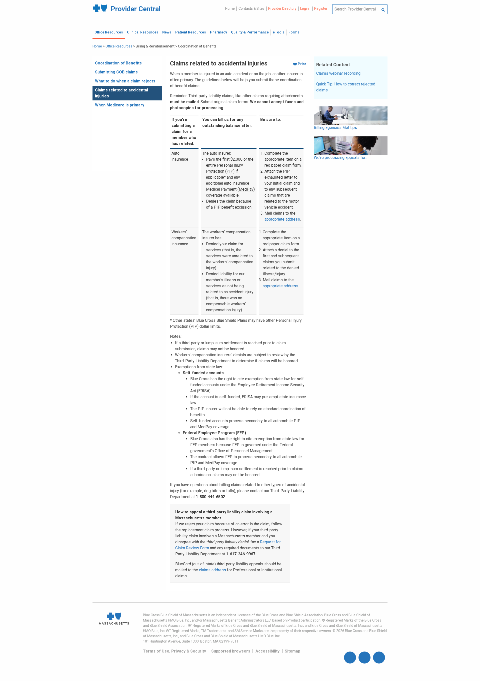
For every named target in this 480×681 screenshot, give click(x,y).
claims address (212, 570)
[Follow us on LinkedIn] (379, 658)
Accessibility (268, 651)
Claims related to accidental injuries (121, 93)
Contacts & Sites (251, 8)
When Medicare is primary (119, 105)
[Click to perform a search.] (383, 10)
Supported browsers (230, 651)
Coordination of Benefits (118, 63)
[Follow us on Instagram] (364, 658)
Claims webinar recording (338, 73)
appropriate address (282, 219)
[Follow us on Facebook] (350, 658)
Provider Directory (282, 8)
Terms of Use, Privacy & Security (174, 651)
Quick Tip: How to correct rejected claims (345, 87)
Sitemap (292, 651)
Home (230, 8)
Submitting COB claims (116, 72)
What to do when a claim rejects (125, 81)
